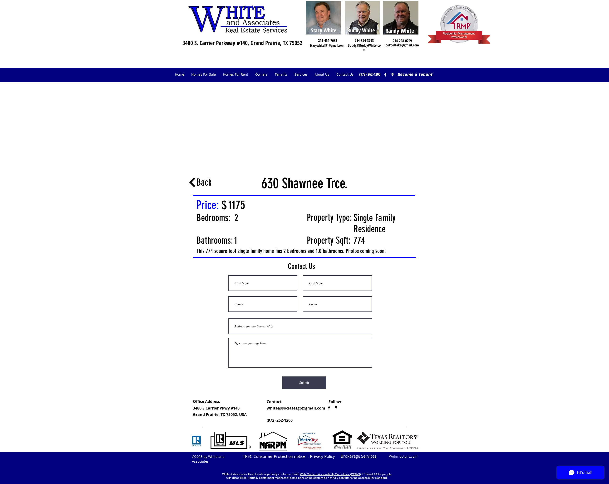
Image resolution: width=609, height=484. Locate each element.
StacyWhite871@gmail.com (327, 45)
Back (203, 182)
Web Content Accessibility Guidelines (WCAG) (330, 474)
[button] (261, 74)
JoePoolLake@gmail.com (402, 45)
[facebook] (385, 74)
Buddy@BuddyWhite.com (364, 47)
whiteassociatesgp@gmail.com (296, 408)
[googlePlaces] (336, 407)
